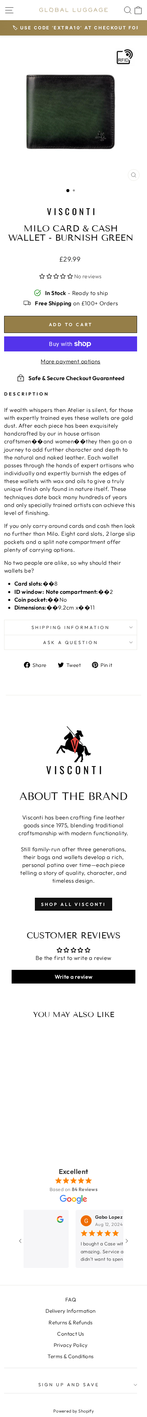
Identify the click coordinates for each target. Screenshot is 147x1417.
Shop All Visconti (73, 904)
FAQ (70, 1299)
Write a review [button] (74, 976)
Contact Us (70, 1334)
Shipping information (70, 627)
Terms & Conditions (70, 1356)
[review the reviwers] (51, 1221)
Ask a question (70, 642)
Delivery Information (70, 1311)
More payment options (70, 361)
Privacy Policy (71, 1345)
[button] (56, 276)
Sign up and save (68, 1384)
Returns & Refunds (70, 1322)
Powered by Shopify (73, 1411)
